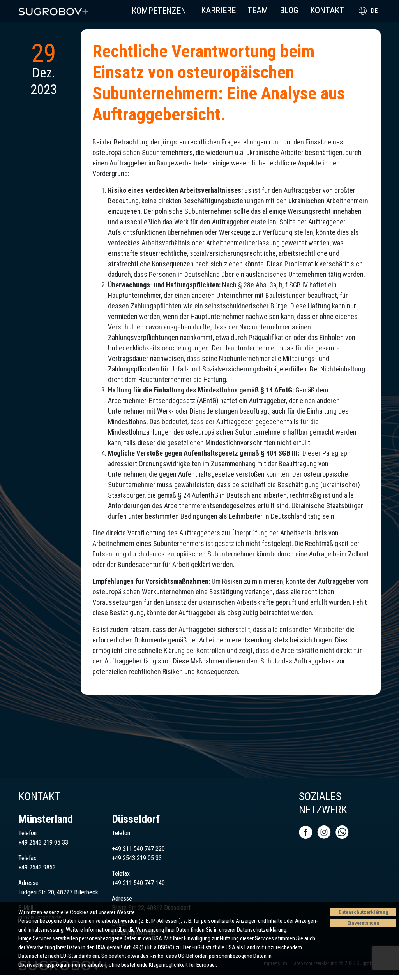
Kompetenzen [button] (159, 11)
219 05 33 (148, 858)
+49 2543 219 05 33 (43, 842)
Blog (289, 10)
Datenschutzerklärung (363, 912)
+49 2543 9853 (37, 867)
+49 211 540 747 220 (138, 848)
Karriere (218, 10)
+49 (117, 858)
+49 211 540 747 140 (138, 883)
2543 (129, 858)
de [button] (374, 10)
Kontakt (327, 10)
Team (257, 10)
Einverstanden (363, 923)
